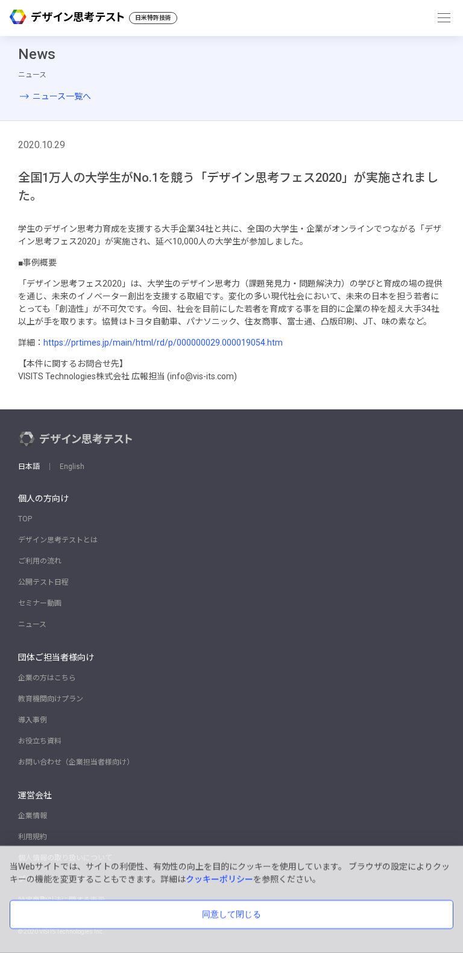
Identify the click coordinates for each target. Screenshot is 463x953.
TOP (25, 519)
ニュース (32, 624)
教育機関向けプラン (50, 699)
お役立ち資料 (39, 741)
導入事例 (32, 720)
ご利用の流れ (39, 561)
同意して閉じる (231, 914)
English (72, 466)
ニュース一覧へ (62, 96)
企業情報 (32, 816)
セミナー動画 (39, 603)
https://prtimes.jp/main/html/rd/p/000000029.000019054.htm (163, 342)
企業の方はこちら (47, 678)
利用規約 (32, 837)
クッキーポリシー (219, 879)
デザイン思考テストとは (58, 540)
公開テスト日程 (43, 582)
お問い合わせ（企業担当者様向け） (76, 762)
